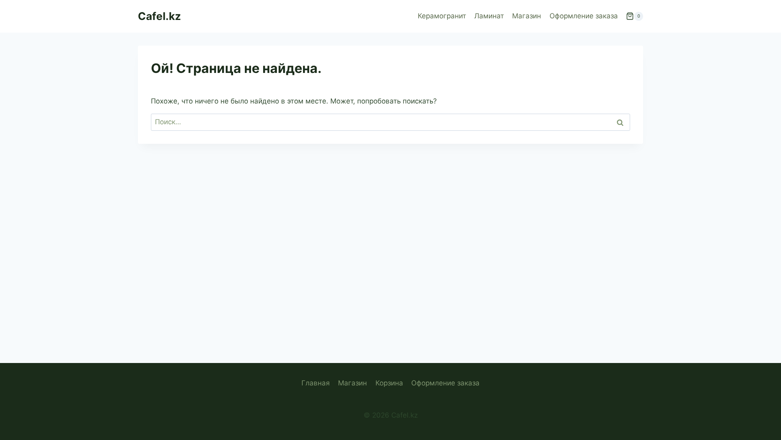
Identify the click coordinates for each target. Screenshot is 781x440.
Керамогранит (442, 16)
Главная (315, 383)
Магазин (526, 16)
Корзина (389, 383)
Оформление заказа (584, 16)
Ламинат (489, 16)
